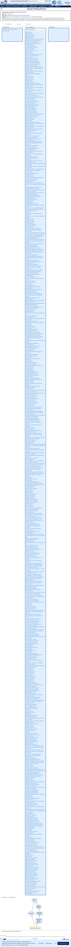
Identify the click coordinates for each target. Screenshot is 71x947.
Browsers (58, 6)
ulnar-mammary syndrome (31, 831)
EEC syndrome (29, 328)
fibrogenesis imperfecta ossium (32, 358)
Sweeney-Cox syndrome (31, 786)
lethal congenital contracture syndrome (34, 514)
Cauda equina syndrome (31, 180)
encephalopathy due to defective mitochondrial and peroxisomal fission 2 (34, 335)
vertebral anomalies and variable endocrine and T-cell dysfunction (35, 848)
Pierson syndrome (30, 680)
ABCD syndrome (29, 37)
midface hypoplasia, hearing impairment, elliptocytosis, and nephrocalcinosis (35, 577)
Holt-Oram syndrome (30, 429)
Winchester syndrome (30, 871)
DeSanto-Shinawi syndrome (32, 292)
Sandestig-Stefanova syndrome (33, 734)
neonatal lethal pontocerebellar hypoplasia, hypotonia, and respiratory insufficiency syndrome (35, 612)
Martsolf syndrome (30, 541)
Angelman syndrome (30, 82)
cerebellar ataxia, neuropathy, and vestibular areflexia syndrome (33, 187)
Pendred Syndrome (30, 671)
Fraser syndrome (29, 368)
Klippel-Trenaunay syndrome (32, 499)
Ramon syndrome (30, 711)
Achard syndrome (30, 44)
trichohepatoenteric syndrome (32, 821)
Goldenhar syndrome (30, 387)
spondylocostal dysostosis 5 (32, 768)
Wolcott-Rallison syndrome (32, 875)
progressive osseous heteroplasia (33, 697)
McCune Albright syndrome (32, 545)
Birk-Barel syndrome (30, 118)
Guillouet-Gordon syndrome (32, 396)
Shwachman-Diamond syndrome (33, 759)
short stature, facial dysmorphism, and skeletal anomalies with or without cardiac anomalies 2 (35, 751)
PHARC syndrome (30, 679)
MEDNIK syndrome (30, 550)
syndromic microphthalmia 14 (32, 791)
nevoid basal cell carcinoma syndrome (34, 631)
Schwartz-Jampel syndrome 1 (32, 741)
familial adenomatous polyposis (33, 346)
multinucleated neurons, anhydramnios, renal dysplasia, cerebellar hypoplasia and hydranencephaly (35, 596)
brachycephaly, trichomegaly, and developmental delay (33, 139)
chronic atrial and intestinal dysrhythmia (34, 209)
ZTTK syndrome (29, 893)
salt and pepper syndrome (31, 733)
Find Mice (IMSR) (32, 6)
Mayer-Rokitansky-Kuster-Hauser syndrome (35, 542)
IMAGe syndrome (29, 459)
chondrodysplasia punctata (32, 203)
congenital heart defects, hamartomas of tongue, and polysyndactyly (35, 244)
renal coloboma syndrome (31, 715)
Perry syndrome (29, 675)
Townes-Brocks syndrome (31, 817)
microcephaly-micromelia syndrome (33, 574)
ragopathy (28, 709)
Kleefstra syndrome (30, 496)
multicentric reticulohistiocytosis (33, 593)
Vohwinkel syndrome (30, 859)
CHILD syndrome (29, 201)
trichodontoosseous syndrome (32, 820)
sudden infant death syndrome (32, 784)
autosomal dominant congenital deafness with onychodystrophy (35, 93)
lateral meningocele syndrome (32, 509)
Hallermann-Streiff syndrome (32, 398)
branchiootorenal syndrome (32, 148)
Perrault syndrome (30, 674)
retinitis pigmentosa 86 (31, 716)
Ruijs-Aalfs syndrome (30, 730)
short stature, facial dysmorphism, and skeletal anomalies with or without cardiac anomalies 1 (35, 747)
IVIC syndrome (29, 477)
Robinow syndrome (30, 726)
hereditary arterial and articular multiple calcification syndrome (34, 413)
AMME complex (29, 80)
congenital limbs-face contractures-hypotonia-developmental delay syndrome (35, 248)
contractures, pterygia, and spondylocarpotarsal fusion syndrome (34, 255)
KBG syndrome (29, 491)
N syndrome (28, 604)
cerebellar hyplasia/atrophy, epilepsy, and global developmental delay (35, 193)
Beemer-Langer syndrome (31, 116)
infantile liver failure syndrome (32, 466)
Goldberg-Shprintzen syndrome (33, 386)
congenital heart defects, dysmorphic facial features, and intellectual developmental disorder (35, 241)
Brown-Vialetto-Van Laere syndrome (34, 151)
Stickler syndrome (30, 780)
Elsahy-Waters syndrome (31, 331)
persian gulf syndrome (31, 676)
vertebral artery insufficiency (32, 851)
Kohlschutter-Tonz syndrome (32, 501)
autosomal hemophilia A (31, 100)
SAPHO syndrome (30, 736)
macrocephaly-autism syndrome (33, 531)
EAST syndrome (29, 325)
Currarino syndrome (30, 282)
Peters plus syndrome (30, 678)
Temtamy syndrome (30, 802)
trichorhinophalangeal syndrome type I (34, 823)
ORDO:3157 (29, 16)
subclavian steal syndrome (31, 783)
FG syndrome (29, 357)
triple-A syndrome (30, 828)
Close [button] (55, 943)
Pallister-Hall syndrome (31, 658)
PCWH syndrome (29, 669)
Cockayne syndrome (30, 221)
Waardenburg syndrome (31, 860)
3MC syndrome (29, 33)
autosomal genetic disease (8, 29)
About (1, 4)
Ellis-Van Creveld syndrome (32, 329)
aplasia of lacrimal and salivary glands (34, 87)
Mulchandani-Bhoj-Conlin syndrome (33, 589)
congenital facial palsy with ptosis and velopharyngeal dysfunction (34, 237)
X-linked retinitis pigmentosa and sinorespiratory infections (33, 882)
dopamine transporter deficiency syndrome (35, 313)
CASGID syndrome (30, 176)
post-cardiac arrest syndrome (32, 689)
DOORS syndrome (30, 311)
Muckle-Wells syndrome (31, 588)
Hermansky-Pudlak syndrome (32, 420)
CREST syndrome (30, 275)
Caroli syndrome (29, 174)
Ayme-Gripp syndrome (31, 102)
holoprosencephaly (30, 427)
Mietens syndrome (30, 579)
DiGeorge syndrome (30, 302)
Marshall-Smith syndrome (31, 539)
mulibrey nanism (29, 591)
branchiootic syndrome (31, 147)
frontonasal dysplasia (30, 371)
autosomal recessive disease (32, 101)
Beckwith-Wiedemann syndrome (33, 115)
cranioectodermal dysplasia (32, 264)
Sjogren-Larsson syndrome (32, 763)
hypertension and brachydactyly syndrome (35, 437)
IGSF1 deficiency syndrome (32, 458)
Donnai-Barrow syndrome (31, 308)
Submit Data (24, 6)
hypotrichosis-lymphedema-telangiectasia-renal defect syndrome (35, 453)
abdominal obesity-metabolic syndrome (34, 39)
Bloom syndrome (29, 131)
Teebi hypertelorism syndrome (32, 798)
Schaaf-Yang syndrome (31, 738)
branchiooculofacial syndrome (32, 145)
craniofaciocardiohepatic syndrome (33, 271)
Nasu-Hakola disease (30, 609)
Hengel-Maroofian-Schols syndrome (34, 407)
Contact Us (51, 6)
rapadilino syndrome (30, 712)
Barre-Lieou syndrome (31, 109)
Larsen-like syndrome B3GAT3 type (33, 508)
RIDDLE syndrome (30, 722)
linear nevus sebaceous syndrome (33, 517)
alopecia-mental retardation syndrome (34, 66)
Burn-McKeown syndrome (31, 156)
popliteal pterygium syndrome (32, 687)
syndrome (5, 30)
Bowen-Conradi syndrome (31, 137)
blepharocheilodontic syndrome (33, 122)
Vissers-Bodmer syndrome (31, 857)
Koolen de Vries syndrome (31, 502)
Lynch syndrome (29, 530)
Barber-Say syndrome (30, 107)
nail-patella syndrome (30, 606)
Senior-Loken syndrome (31, 744)
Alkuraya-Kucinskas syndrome (32, 61)
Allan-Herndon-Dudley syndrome (33, 62)
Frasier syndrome (30, 369)
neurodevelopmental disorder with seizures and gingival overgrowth (35, 627)
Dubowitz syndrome (30, 317)
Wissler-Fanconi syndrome (31, 874)
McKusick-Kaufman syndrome (32, 548)
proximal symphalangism (31, 704)
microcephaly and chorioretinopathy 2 (34, 564)
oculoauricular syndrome (31, 639)
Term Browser (8, 24)
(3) (20, 931)
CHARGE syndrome (30, 198)
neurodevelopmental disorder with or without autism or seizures (34, 624)
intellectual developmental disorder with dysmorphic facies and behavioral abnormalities (34, 469)
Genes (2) (19, 24)
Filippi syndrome (29, 361)
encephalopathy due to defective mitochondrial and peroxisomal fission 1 (34, 333)
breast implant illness (30, 149)
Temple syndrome (30, 799)
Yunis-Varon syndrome (31, 888)
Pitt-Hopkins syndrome (31, 682)
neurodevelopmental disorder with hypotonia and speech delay (33, 619)
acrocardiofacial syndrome (31, 47)
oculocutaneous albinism (31, 642)
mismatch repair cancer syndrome (33, 582)
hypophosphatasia (30, 441)
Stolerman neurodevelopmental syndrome (35, 781)
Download (8, 6)
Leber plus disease (30, 512)
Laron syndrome (29, 505)
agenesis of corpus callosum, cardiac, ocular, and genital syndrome (34, 55)
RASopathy (28, 714)
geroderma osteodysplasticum (32, 378)
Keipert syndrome (30, 492)
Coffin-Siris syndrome (30, 225)
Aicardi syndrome (29, 57)
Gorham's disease (30, 389)
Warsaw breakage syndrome (32, 864)
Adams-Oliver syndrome (31, 50)
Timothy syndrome (30, 813)
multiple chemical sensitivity (32, 599)
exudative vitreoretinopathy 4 (32, 343)
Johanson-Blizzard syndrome (32, 481)
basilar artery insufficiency (31, 112)
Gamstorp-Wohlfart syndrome (32, 375)
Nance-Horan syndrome (31, 607)
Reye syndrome (29, 719)
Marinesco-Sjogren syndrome (32, 538)
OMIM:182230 (9, 16)
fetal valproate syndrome (31, 355)
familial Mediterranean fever (32, 347)
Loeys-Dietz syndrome (31, 523)
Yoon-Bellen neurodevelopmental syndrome (35, 886)
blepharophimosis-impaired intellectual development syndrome (34, 129)
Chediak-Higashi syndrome (32, 199)
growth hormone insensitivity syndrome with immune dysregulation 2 (35, 393)
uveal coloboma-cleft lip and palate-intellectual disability (33, 839)
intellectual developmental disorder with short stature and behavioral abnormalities (35, 472)
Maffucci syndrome (30, 532)
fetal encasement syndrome (32, 354)
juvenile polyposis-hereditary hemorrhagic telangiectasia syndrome (35, 485)
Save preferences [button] (63, 943)
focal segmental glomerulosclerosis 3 (34, 365)
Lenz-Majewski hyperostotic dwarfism (34, 513)
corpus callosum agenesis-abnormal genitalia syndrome (34, 262)
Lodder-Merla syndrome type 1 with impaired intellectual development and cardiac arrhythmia (34, 520)
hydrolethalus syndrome (31, 431)
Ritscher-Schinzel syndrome (32, 723)
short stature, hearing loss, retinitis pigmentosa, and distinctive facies (33, 754)
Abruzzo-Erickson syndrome (32, 42)
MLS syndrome (29, 584)
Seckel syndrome (29, 743)
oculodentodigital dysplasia (32, 643)
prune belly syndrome (30, 705)
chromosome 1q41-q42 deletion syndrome (35, 207)
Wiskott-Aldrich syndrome (31, 873)
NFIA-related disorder (30, 632)
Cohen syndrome (29, 227)
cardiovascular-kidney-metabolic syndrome (35, 169)
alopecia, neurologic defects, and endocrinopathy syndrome (33, 64)
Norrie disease (29, 638)
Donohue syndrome (30, 310)
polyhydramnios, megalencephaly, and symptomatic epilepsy (34, 685)
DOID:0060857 (21, 12)
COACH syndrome (30, 220)
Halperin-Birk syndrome (31, 400)
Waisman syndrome (30, 862)
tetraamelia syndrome (30, 805)
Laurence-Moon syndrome (31, 510)
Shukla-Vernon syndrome (31, 758)
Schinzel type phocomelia (31, 740)
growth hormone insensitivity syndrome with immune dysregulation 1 (35, 391)
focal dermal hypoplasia (31, 364)
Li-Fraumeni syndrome (31, 516)
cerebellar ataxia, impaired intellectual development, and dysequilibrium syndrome (35, 183)
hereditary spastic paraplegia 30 (33, 419)
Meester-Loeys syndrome (31, 552)
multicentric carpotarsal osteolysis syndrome (35, 592)
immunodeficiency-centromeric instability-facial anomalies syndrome (35, 461)
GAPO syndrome (29, 376)
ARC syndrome (29, 89)
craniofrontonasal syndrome (32, 272)
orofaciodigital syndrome (31, 653)
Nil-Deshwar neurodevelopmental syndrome (35, 636)
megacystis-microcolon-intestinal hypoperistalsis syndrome (33, 554)
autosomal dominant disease (32, 95)
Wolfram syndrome (30, 877)
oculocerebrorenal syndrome (32, 640)
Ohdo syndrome (29, 646)
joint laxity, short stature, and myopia (34, 483)
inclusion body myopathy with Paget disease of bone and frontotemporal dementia (35, 464)
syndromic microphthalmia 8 (32, 792)
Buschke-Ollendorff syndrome (32, 158)
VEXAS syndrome (30, 855)
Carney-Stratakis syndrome (32, 173)
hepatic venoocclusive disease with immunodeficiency (33, 409)
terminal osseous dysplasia (32, 803)
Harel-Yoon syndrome (30, 404)
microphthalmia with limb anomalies (33, 575)
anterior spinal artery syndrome (33, 83)
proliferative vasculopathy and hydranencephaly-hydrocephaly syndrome (35, 699)
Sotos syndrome (29, 765)
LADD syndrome (29, 503)
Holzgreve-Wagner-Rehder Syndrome (34, 430)
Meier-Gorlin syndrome (31, 556)
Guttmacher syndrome (31, 397)
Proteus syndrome (30, 703)
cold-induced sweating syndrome (33, 228)
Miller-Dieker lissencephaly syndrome (34, 581)
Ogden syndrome (29, 644)
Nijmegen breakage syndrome (32, 635)
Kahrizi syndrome (29, 490)
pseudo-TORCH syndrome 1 (32, 707)
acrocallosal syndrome (31, 46)
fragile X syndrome (30, 367)
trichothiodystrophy (30, 827)
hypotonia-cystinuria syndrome (32, 448)
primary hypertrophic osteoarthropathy (34, 694)
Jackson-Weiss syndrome (31, 479)
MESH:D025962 (16, 16)
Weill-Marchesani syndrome (32, 867)
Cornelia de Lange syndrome (32, 260)
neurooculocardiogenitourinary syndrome (35, 629)
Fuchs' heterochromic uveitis (32, 372)
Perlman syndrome (30, 672)
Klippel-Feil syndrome (30, 498)
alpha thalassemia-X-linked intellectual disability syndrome (34, 71)
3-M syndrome (29, 32)
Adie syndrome (29, 51)
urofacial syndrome (30, 833)
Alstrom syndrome (30, 77)
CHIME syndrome (30, 202)
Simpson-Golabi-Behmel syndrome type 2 (35, 762)
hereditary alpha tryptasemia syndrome (34, 411)
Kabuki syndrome (29, 487)
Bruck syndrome (29, 152)
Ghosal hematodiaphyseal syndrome (34, 379)
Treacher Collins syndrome (32, 819)
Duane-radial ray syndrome (32, 315)
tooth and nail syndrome (31, 815)
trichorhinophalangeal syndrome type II (34, 824)
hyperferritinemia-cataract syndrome (34, 433)
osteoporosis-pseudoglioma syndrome (34, 654)
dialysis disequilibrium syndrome (33, 297)
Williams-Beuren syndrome (32, 870)
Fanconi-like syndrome (31, 349)
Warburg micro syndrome (31, 863)
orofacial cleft (29, 651)
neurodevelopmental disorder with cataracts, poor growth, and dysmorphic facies (34, 616)
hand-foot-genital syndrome (32, 402)
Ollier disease (29, 649)
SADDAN (28, 732)
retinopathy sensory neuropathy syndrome (35, 718)
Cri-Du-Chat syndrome (31, 277)
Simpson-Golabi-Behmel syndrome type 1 (35, 761)
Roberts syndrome (30, 725)
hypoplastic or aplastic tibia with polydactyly (35, 444)
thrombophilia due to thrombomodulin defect (35, 810)
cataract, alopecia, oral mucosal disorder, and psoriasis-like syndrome (35, 178)
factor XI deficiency (30, 344)
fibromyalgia (28, 360)
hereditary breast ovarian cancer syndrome (35, 415)
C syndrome (28, 159)
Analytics (49, 943)
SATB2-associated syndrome (32, 737)
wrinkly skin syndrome (30, 880)
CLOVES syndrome (30, 219)
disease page (9, 14)
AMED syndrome (29, 79)
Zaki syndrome (29, 889)
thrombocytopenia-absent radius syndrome (35, 809)
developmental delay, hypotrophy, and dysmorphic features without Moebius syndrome (34, 295)
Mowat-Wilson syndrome (31, 586)
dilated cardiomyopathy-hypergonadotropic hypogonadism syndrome (35, 304)
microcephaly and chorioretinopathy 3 (34, 566)
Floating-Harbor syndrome (31, 362)
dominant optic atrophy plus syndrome (34, 307)
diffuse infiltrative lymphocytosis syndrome (35, 300)
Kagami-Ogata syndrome (31, 488)
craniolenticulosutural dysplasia (32, 274)
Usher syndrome (29, 837)
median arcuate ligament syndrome (33, 549)
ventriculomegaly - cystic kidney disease (34, 846)
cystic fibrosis (29, 284)
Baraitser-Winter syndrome (32, 105)
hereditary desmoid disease (32, 416)
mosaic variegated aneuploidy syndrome (35, 585)
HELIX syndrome (29, 405)
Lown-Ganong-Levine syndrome (33, 524)
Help (4, 4)
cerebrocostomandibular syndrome (33, 196)
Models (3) (28, 24)
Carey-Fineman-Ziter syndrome (33, 170)
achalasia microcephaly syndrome (33, 43)
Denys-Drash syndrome (31, 290)
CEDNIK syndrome (30, 181)
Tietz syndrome (29, 812)
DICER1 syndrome (30, 299)
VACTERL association (30, 841)
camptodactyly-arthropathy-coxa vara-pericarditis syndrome (34, 161)
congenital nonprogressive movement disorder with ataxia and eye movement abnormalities (34, 252)
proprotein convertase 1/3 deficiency (34, 701)
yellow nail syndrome (30, 885)
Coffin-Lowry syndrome (31, 224)
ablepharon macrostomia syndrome (33, 40)
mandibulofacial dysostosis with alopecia (34, 534)
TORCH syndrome (30, 816)
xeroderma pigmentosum (31, 884)
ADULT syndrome (30, 53)
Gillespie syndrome (30, 380)
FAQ (6, 4)
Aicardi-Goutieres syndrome (32, 58)
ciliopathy (28, 212)
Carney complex (29, 172)
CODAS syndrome (30, 223)
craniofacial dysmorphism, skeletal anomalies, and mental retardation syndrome (33, 267)
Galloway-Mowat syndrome (32, 373)
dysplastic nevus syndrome (32, 321)
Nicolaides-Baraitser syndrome (32, 633)
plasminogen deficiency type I (32, 683)
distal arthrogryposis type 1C (32, 306)
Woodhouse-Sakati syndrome (32, 878)
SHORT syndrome (30, 756)
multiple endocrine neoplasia (32, 600)
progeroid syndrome (30, 696)
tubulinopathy (29, 830)
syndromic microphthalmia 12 (32, 790)
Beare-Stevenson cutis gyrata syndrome (34, 113)
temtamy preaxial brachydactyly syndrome (35, 801)
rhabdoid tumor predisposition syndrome (35, 721)
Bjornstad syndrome (30, 119)
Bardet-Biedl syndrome (31, 108)
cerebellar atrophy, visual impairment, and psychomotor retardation (35, 190)
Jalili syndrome (29, 480)
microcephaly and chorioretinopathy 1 (34, 563)
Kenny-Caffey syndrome (31, 494)
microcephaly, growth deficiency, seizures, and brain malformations (35, 572)
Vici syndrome (29, 856)
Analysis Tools (43, 6)
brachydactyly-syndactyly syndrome (33, 141)
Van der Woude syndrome (31, 844)
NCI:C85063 (23, 16)
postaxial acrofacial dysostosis (32, 690)
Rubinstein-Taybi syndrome (32, 729)
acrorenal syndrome (30, 48)
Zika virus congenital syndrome (32, 891)
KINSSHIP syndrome (30, 495)
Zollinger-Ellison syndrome (31, 892)
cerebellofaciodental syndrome (32, 195)
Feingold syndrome (30, 350)
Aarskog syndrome (30, 36)
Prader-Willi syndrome (30, 693)
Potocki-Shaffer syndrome (31, 691)
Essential (41, 943)
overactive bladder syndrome (32, 656)
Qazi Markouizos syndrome (32, 708)
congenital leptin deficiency (32, 246)
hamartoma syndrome (31, 401)
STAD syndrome (29, 779)
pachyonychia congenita (31, 657)
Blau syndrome (29, 120)
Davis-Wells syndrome (31, 285)
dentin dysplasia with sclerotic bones (34, 289)
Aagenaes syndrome (30, 35)
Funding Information (3, 938)
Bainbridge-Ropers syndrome (32, 104)
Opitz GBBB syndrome (31, 650)
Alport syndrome (29, 76)
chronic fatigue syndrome (31, 210)
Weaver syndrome (30, 866)
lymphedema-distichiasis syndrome (33, 528)
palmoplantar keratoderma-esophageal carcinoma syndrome (34, 663)
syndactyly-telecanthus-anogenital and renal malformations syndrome (35, 788)
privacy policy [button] (14, 945)
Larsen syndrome (29, 506)
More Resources (15, 6)
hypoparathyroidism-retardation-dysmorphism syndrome (33, 439)
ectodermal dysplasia (30, 326)
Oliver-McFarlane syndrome (32, 647)
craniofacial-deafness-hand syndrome (34, 270)
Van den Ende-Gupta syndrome (33, 842)
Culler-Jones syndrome (31, 281)
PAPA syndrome (29, 668)
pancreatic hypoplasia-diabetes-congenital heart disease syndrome (35, 666)
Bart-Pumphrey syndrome (31, 111)
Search (2, 6)
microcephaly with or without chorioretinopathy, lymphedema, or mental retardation (35, 569)
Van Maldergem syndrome (31, 845)
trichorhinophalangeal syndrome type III (34, 826)
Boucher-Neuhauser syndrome (32, 136)
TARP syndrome (29, 797)
